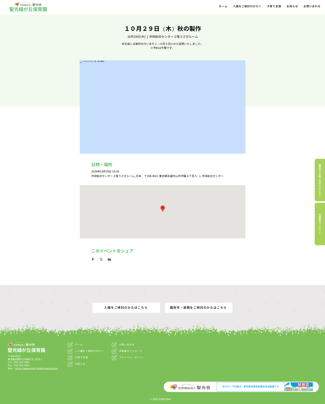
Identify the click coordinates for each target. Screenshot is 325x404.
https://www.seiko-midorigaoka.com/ (36, 368)
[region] (316, 180)
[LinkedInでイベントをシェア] (109, 259)
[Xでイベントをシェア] (101, 259)
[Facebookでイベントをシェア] (92, 259)
